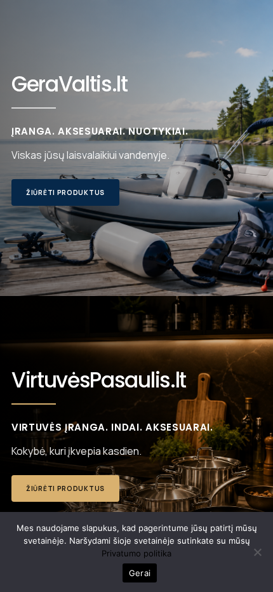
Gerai (139, 573)
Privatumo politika (136, 553)
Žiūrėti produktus (65, 192)
